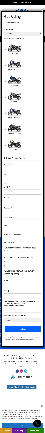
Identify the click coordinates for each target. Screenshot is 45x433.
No (7, 266)
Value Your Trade (35, 431)
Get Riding (19, 431)
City (5, 225)
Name (7, 165)
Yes (7, 262)
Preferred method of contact (15, 316)
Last (5, 183)
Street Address (9, 217)
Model (6, 291)
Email (7, 187)
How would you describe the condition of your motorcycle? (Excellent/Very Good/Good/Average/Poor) (21, 303)
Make (6, 280)
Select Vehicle (10, 29)
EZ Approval (6, 431)
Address (8, 208)
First (5, 174)
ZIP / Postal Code (10, 242)
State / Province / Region (12, 234)
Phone (7, 198)
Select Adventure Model (14, 39)
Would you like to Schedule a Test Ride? (20, 257)
